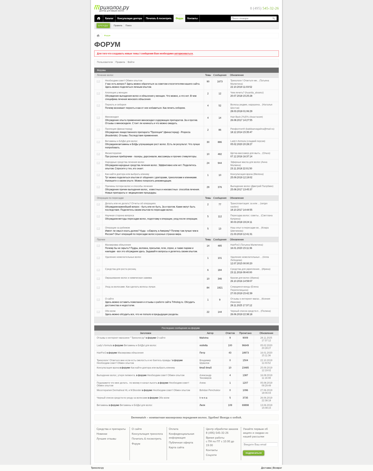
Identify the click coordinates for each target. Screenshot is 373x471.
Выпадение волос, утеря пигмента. (116, 375)
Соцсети (211, 454)
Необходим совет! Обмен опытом (123, 80)
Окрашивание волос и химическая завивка (128, 277)
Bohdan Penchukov (210, 390)
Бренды (103, 25)
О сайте (109, 298)
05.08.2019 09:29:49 (266, 384)
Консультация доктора (129, 18)
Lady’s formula (247, 141)
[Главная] (98, 18)
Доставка (266, 468)
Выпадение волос (251, 186)
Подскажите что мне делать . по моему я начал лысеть (127, 382)
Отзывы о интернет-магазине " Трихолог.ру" (121, 337)
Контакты (192, 18)
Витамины (102, 405)
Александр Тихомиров (205, 376)
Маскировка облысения (118, 244)
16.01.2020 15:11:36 (266, 354)
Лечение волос (105, 75)
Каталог (109, 18)
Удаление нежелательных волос (123, 257)
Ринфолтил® (252, 129)
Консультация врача (247, 174)
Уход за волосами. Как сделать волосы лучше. (130, 286)
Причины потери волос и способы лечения (129, 186)
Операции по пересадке (110, 198)
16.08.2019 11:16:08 (266, 376)
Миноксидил (112, 117)
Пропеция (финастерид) (118, 129)
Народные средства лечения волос (124, 162)
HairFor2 (246, 244)
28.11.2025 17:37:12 (266, 339)
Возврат (277, 468)
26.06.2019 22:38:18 (266, 399)
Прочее (101, 239)
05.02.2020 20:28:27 (266, 346)
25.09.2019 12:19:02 (266, 369)
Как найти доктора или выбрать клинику (127, 174)
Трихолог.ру (97, 468)
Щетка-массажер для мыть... (250, 153)
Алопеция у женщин (116, 92)
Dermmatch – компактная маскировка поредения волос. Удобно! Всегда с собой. (186, 417)
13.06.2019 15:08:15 (266, 406)
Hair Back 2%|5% (246, 117)
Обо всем (110, 311)
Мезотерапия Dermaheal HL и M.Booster (119, 390)
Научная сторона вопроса (119, 215)
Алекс (203, 382)
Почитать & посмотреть (159, 18)
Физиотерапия (113, 153)
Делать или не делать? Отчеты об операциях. (130, 203)
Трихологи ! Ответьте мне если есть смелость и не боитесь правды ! (134, 360)
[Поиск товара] (273, 18)
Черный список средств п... (250, 311)
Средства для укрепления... (250, 269)
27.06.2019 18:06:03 (266, 391)
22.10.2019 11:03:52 (266, 361)
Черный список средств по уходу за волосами (122, 397)
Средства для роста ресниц (120, 269)
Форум (179, 18)
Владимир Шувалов (205, 361)
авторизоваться (183, 53)
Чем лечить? (247, 92)
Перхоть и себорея (115, 104)
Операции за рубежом (117, 227)
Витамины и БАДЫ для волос (121, 141)
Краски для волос (244, 277)
